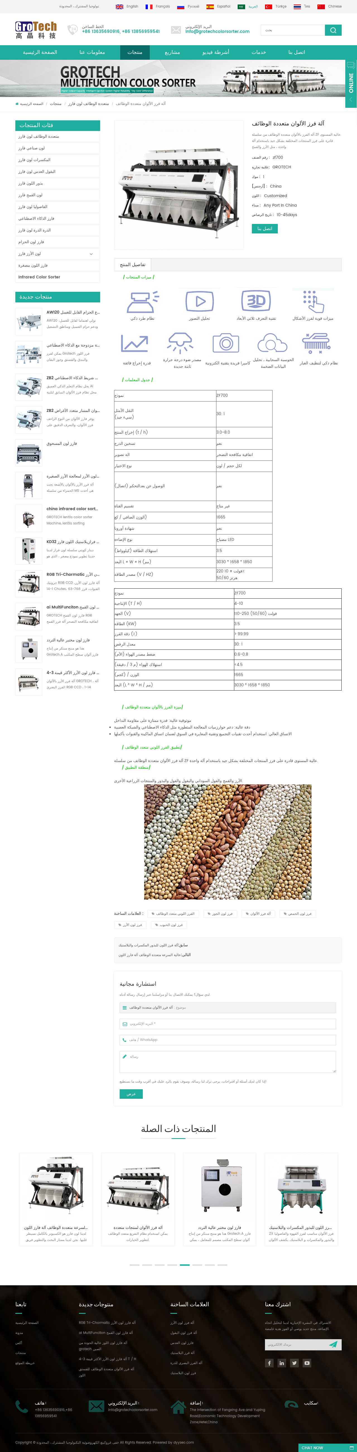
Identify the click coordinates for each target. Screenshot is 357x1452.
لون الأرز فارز (29, 253)
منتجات (135, 52)
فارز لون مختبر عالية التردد (68, 640)
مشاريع (172, 52)
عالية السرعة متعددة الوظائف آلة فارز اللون (150, 955)
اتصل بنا (296, 52)
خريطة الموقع (25, 1363)
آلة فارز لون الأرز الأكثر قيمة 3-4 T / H (73, 673)
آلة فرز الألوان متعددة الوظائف (151, 1007)
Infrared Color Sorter (39, 277)
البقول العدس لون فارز (37, 171)
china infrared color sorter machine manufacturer (73, 509)
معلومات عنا (92, 52)
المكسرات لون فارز (34, 160)
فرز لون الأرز (132, 925)
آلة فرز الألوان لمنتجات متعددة (138, 1228)
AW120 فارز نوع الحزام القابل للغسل (73, 312)
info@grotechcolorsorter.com (217, 31)
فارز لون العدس (182, 1343)
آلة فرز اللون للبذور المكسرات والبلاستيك (148, 945)
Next (18, 1252)
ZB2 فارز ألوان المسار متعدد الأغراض (73, 411)
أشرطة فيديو (215, 52)
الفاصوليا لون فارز (32, 207)
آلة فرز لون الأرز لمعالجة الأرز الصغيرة (73, 476)
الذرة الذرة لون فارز (34, 230)
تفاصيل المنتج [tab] (132, 264)
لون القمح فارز (30, 195)
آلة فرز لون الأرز (182, 1323)
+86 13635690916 (101, 31)
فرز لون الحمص (300, 913)
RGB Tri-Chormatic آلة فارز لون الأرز (73, 575)
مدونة (19, 1333)
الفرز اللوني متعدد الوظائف (175, 913)
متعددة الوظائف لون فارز (88, 104)
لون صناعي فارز (31, 148)
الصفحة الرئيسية (40, 52)
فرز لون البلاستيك (183, 1373)
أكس (18, 1343)
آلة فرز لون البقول (183, 1333)
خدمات (259, 52)
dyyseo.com (183, 1442)
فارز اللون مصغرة (33, 265)
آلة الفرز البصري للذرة (186, 1363)
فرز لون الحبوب (171, 925)
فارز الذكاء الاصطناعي (36, 218)
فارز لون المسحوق (62, 444)
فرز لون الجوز (222, 913)
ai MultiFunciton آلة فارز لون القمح (73, 607)
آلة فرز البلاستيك (182, 1353)
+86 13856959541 (141, 31)
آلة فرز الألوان (260, 913)
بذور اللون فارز (30, 183)
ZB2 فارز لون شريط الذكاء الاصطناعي (73, 378)
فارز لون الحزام (31, 242)
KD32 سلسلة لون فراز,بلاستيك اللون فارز (73, 542)
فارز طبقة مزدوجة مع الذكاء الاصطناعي (73, 345)
